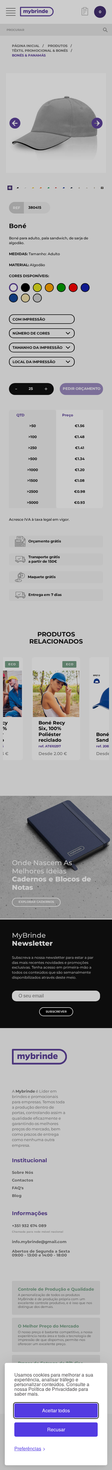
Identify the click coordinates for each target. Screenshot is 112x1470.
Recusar (56, 1429)
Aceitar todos (56, 1410)
